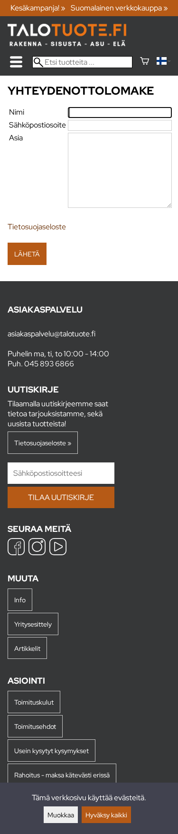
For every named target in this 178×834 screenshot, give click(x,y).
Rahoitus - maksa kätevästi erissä (62, 774)
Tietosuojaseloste (37, 227)
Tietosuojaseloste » (42, 442)
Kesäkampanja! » (38, 8)
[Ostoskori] (144, 62)
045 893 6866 (49, 364)
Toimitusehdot (35, 726)
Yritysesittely (33, 623)
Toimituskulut (34, 701)
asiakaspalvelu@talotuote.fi (51, 334)
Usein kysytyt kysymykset (51, 750)
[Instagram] (37, 548)
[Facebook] (16, 548)
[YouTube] (57, 548)
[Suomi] (163, 62)
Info (20, 599)
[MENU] (16, 62)
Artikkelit (27, 648)
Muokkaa (60, 814)
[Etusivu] (67, 44)
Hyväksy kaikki (106, 814)
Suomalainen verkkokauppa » (119, 8)
